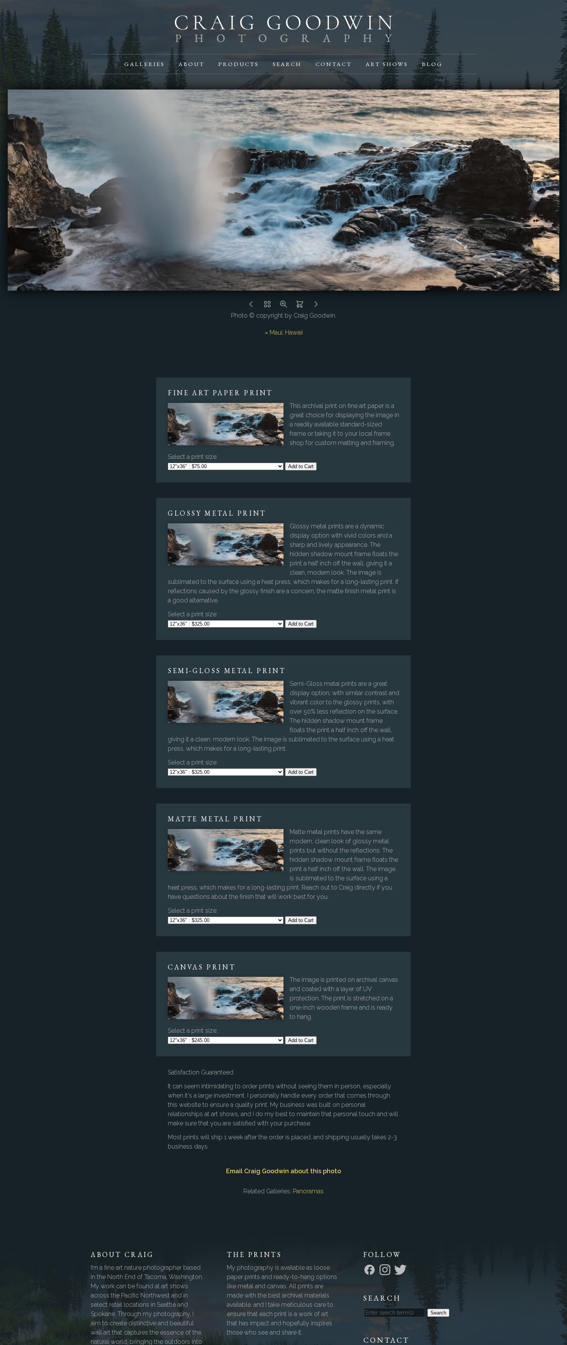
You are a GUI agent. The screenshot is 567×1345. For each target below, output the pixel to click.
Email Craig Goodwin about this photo (283, 1171)
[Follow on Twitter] (401, 1269)
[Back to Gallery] (267, 306)
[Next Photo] (316, 306)
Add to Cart (301, 466)
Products (238, 64)
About (191, 64)
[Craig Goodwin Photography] (283, 37)
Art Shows (387, 64)
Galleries (144, 64)
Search (287, 64)
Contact (334, 64)
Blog (432, 64)
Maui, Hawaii (286, 332)
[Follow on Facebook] (370, 1269)
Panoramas (308, 1191)
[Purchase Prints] (299, 306)
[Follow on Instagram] (386, 1269)
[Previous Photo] (251, 306)
